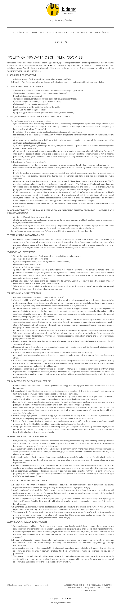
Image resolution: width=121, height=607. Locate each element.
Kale (69, 598)
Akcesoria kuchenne (57, 32)
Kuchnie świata (79, 32)
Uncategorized (104, 587)
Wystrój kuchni (20, 32)
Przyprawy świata (99, 32)
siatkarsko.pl (49, 65)
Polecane (107, 585)
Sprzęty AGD (38, 32)
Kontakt (58, 42)
